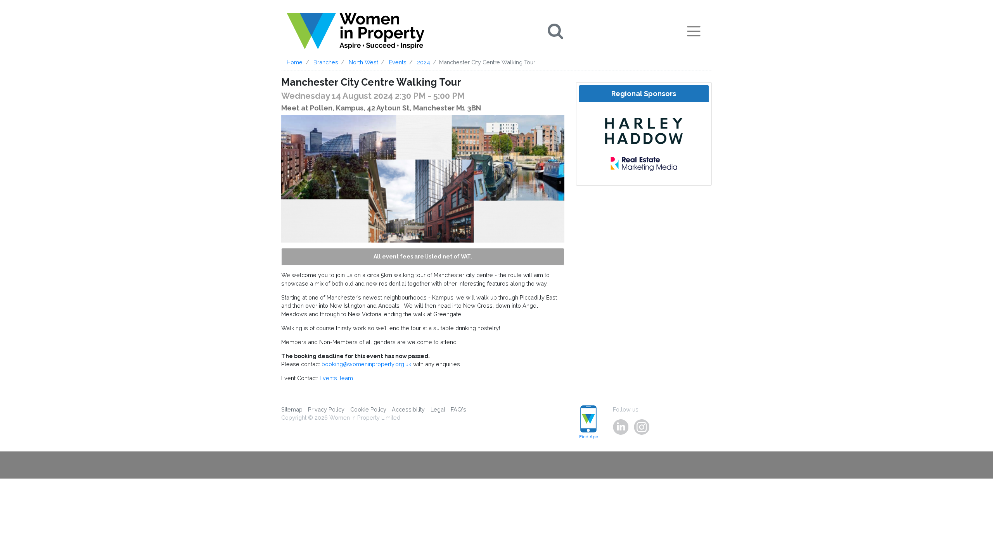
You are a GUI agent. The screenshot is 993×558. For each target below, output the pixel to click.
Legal (438, 409)
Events (398, 62)
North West (363, 62)
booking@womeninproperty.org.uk (367, 364)
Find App (588, 436)
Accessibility (408, 409)
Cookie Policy (368, 409)
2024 (423, 62)
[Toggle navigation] (693, 31)
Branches (325, 62)
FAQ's (458, 409)
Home (295, 62)
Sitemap (292, 409)
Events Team (336, 378)
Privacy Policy (326, 409)
